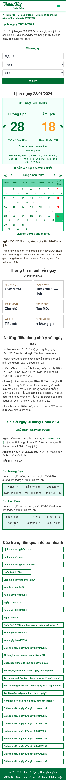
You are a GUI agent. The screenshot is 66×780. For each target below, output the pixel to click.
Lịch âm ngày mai (13, 556)
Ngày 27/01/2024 (13, 602)
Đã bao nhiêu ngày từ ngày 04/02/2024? (25, 746)
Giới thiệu (9, 777)
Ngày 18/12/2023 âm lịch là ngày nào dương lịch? (31, 625)
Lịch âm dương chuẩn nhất (33, 233)
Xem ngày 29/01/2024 (15, 609)
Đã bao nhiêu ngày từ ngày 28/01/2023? (25, 731)
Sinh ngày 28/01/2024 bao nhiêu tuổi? (24, 655)
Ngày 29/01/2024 (13, 617)
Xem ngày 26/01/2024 (15, 632)
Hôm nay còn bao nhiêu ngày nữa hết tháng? (29, 700)
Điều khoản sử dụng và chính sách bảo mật (39, 777)
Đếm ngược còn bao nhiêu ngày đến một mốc (29, 670)
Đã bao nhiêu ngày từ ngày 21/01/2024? (25, 715)
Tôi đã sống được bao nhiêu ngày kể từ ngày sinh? (32, 678)
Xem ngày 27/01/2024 (15, 594)
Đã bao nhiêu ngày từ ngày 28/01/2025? (25, 761)
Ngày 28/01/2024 (13, 572)
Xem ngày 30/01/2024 (15, 640)
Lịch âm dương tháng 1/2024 (19, 579)
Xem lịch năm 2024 (14, 587)
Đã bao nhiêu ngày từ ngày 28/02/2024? (25, 753)
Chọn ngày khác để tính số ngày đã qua (26, 662)
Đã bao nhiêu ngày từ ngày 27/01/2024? (25, 708)
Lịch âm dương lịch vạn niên (19, 564)
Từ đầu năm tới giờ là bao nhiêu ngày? (25, 693)
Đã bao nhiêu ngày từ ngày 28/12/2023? (25, 723)
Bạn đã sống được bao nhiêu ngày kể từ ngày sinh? (32, 685)
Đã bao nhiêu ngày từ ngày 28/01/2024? (25, 647)
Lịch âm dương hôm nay (17, 549)
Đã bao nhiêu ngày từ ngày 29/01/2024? (25, 738)
